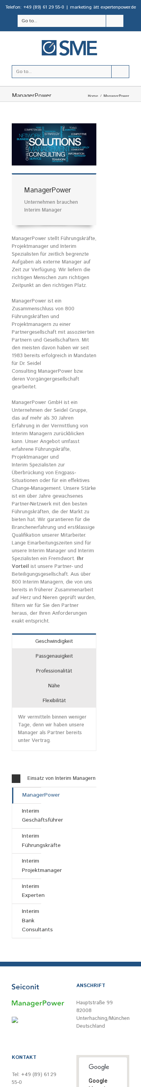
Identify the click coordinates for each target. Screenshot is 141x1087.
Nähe (54, 686)
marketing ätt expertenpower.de (103, 7)
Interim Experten (31, 891)
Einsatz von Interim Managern (61, 778)
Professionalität (54, 671)
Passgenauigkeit (54, 656)
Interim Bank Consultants (31, 920)
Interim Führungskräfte (31, 840)
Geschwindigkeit (54, 641)
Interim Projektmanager (31, 865)
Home (93, 96)
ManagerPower (31, 795)
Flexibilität (54, 701)
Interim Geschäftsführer (31, 815)
